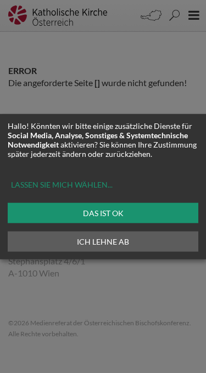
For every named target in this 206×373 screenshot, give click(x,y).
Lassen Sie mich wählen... (62, 184)
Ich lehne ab (103, 241)
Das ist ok (103, 212)
